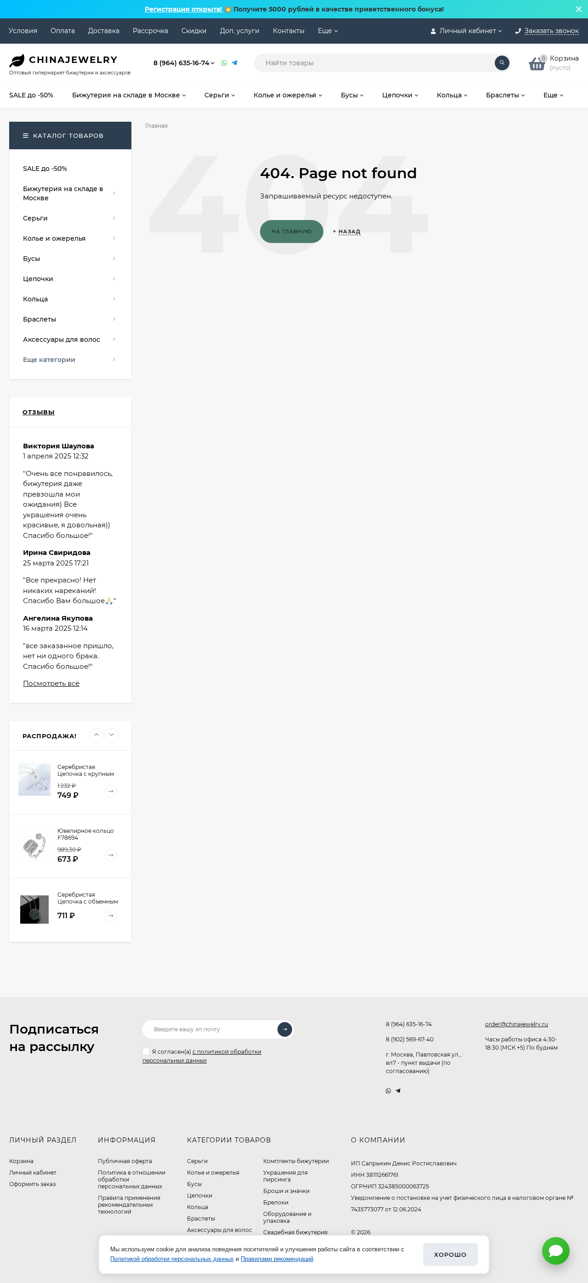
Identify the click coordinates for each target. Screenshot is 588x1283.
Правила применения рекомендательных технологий (129, 1204)
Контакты (289, 31)
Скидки (194, 31)
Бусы (194, 1184)
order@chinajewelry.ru (516, 1024)
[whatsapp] (388, 1090)
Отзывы (39, 412)
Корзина (21, 1161)
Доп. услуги (240, 31)
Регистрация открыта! (184, 9)
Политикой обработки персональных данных (172, 1258)
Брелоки (275, 1202)
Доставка (103, 31)
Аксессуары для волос (219, 1229)
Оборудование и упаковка (287, 1217)
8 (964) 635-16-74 (181, 63)
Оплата (63, 31)
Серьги (197, 1161)
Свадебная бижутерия (295, 1232)
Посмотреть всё (51, 683)
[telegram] (398, 1090)
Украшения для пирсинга (285, 1176)
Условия (23, 31)
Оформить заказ (32, 1184)
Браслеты (201, 1218)
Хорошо (450, 1254)
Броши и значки (286, 1190)
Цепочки (199, 1195)
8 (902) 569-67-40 (410, 1039)
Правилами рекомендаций (277, 1258)
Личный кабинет (33, 1172)
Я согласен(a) (201, 1056)
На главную (291, 231)
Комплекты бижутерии (296, 1161)
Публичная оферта (125, 1161)
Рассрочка (150, 31)
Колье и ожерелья (213, 1172)
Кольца (197, 1207)
